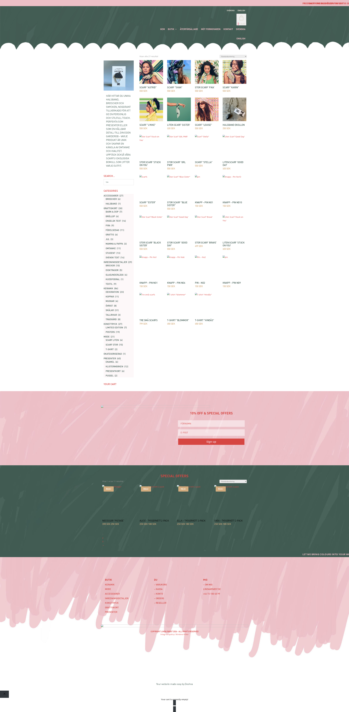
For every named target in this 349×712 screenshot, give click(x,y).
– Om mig (207, 584)
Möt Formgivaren (210, 29)
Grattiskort (112, 607)
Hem (162, 29)
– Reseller (160, 603)
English (241, 11)
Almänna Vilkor (182, 634)
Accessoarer (112, 593)
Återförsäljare (189, 29)
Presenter (111, 612)
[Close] (4, 694)
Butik (171, 29)
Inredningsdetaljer (116, 598)
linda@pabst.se (212, 589)
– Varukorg (160, 584)
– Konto (158, 593)
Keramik (110, 584)
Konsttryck (112, 603)
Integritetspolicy (167, 634)
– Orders (159, 598)
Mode (108, 589)
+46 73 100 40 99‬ (211, 593)
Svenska (231, 11)
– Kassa (158, 589)
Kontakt (228, 29)
